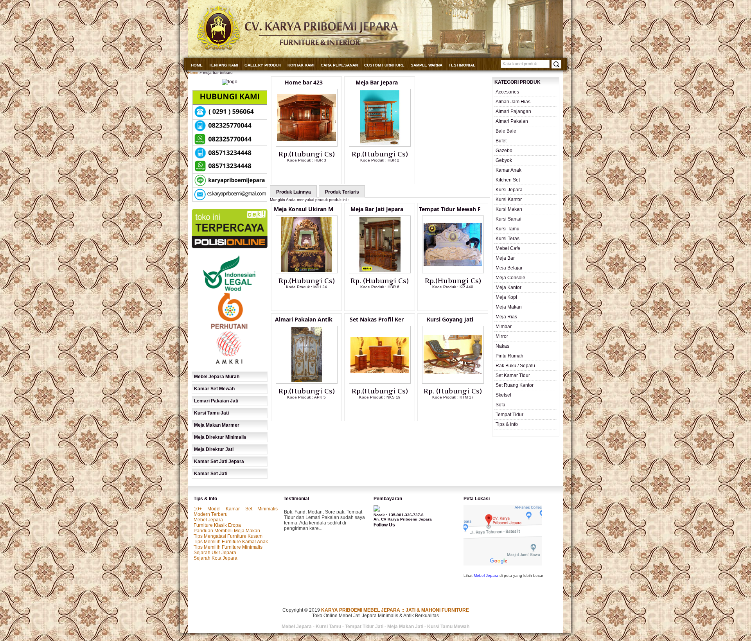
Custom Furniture (384, 65)
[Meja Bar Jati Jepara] (380, 272)
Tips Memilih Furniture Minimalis (228, 547)
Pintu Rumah (509, 356)
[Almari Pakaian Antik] (307, 382)
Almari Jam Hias (513, 101)
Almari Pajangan (513, 111)
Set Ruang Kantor (515, 385)
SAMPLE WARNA (426, 65)
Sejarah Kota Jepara (215, 558)
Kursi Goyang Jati (450, 319)
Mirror (502, 336)
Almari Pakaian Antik (303, 319)
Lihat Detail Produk (312, 173)
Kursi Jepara (509, 189)
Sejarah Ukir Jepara (215, 552)
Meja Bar (505, 258)
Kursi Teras (507, 238)
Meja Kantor (508, 287)
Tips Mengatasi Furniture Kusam (228, 536)
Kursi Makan (509, 209)
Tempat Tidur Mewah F (450, 209)
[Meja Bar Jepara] (380, 145)
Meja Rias (506, 317)
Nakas (502, 346)
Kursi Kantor (509, 199)
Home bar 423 (304, 82)
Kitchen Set (508, 180)
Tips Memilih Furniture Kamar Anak (231, 541)
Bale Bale (506, 131)
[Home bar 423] (307, 145)
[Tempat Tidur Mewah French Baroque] (453, 272)
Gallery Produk (262, 65)
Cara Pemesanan (339, 65)
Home (197, 65)
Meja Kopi (506, 297)
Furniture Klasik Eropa (217, 525)
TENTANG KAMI (223, 65)
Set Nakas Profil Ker (377, 319)
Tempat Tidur (509, 414)
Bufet (501, 141)
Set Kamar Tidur (513, 375)
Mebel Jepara (208, 519)
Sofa (500, 405)
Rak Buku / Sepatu (515, 365)
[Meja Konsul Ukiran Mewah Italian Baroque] (307, 272)
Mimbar (504, 326)
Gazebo (504, 150)
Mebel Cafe (508, 248)
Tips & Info (507, 424)
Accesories (507, 92)
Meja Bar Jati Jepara (376, 209)
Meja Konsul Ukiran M (303, 209)
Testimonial (462, 65)
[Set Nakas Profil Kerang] (380, 382)
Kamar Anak (508, 170)
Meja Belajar (509, 268)
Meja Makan (509, 307)
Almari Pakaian (512, 121)
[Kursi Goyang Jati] (453, 382)
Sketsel (503, 395)
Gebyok (504, 160)
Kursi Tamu (507, 229)
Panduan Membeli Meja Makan (227, 530)
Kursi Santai (508, 219)
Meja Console (510, 277)
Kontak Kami (300, 65)
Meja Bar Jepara (377, 82)
